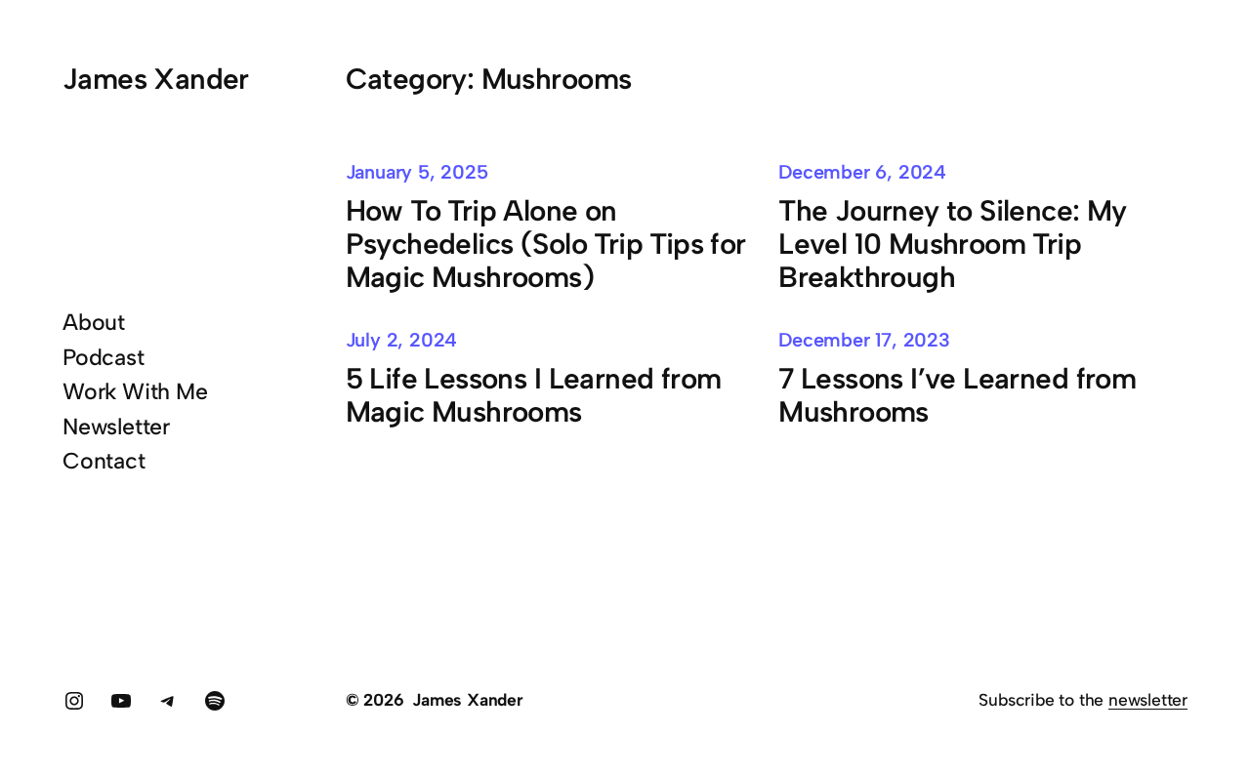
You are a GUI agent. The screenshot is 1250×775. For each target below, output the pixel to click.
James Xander (155, 78)
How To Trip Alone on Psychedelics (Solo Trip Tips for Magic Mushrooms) (546, 244)
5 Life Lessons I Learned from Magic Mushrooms (534, 395)
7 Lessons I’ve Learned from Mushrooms (957, 395)
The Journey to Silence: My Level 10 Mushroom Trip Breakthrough (952, 244)
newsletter (1148, 699)
